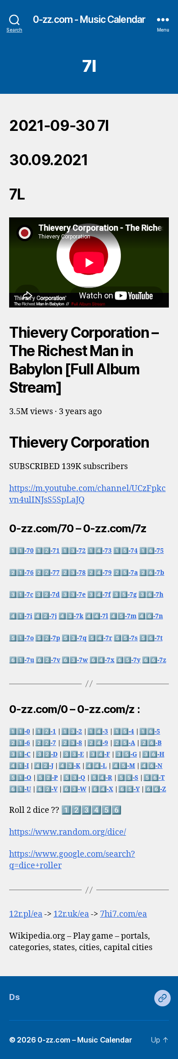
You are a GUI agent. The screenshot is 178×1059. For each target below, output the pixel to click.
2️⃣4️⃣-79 (99, 573)
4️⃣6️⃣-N (151, 766)
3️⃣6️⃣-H (153, 754)
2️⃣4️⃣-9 (97, 743)
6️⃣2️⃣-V (47, 789)
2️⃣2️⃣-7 (45, 743)
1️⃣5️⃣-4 (123, 731)
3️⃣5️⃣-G (126, 754)
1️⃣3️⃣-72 (73, 551)
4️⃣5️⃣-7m (123, 616)
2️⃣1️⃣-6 (19, 743)
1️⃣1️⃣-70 (21, 551)
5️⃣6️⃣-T (154, 778)
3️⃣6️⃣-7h (150, 595)
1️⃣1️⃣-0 (19, 731)
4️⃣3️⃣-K (69, 766)
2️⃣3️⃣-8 (71, 743)
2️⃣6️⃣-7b (151, 573)
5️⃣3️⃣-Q (74, 778)
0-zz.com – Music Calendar (84, 1039)
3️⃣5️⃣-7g (124, 595)
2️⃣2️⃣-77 (47, 573)
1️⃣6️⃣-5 (149, 731)
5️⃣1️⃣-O (20, 778)
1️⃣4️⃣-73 (99, 551)
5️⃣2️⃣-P (47, 778)
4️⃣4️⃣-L (96, 766)
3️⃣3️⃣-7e (73, 595)
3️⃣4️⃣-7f (99, 595)
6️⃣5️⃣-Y (129, 789)
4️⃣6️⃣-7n (150, 616)
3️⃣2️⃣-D (47, 754)
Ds (14, 997)
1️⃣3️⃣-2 (71, 731)
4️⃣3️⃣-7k (71, 616)
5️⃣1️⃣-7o (21, 638)
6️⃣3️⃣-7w (75, 660)
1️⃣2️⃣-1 (45, 731)
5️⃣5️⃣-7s (126, 638)
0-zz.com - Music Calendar (89, 19)
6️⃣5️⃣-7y (128, 660)
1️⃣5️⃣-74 (125, 551)
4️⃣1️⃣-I (19, 766)
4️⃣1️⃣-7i (20, 616)
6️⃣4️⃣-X (102, 789)
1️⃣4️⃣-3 (97, 731)
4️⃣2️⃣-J (43, 766)
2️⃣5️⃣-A (124, 743)
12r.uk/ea (71, 914)
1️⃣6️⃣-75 (151, 551)
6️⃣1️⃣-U (20, 789)
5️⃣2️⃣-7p (47, 638)
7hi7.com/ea (123, 914)
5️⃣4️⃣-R (101, 778)
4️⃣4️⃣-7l (96, 616)
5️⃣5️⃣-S (127, 778)
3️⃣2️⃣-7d (47, 595)
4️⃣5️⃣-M (123, 766)
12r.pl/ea (25, 914)
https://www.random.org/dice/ (67, 832)
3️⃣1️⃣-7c (21, 595)
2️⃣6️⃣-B (151, 743)
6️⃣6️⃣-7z (154, 660)
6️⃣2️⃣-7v (48, 660)
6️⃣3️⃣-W (74, 789)
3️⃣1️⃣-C (20, 754)
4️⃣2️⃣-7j (45, 616)
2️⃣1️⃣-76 (21, 573)
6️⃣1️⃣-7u (21, 660)
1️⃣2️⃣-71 (47, 551)
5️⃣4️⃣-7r (100, 638)
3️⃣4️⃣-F (99, 754)
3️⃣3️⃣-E (73, 754)
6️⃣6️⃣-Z (155, 789)
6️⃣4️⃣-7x (102, 660)
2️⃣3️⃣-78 (73, 573)
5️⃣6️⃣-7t (150, 638)
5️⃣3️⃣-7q (74, 638)
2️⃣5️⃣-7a (125, 573)
